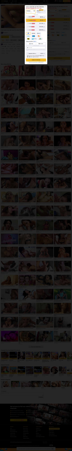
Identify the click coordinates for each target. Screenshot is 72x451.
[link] (45, 6)
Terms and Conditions (40, 49)
